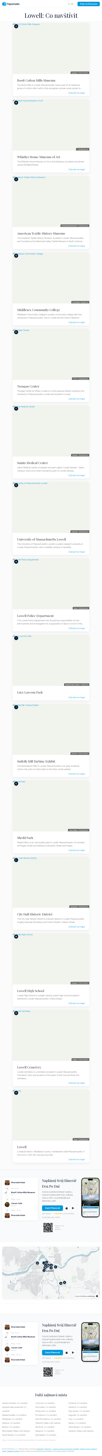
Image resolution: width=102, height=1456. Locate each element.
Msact (75, 1059)
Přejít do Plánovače (88, 4)
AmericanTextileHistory (69, 225)
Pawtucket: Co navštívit (45, 1411)
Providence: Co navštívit (46, 1415)
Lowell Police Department (35, 616)
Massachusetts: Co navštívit (14, 1415)
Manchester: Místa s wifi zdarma (16, 1431)
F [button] (55, 1267)
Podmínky (48, 1449)
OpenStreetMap (81, 1296)
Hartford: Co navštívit (78, 1407)
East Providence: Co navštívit (48, 1419)
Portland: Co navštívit (78, 1403)
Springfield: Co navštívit (45, 1435)
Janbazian (74, 906)
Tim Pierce (76, 302)
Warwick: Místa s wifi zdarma (47, 1423)
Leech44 (74, 531)
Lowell (21, 1147)
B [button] (45, 1268)
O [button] (45, 1265)
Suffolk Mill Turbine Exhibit (36, 761)
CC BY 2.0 (84, 684)
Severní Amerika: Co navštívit (14, 1403)
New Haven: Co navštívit (79, 1411)
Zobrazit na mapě (76, 93)
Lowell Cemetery (29, 1067)
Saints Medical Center (32, 463)
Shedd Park (25, 838)
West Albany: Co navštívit (80, 1427)
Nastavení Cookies (13, 1451)
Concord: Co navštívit (44, 1403)
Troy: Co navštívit (76, 1419)
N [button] (60, 1283)
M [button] (48, 1265)
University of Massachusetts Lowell (41, 539)
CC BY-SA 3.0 (83, 225)
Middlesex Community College (38, 310)
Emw (75, 608)
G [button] (37, 1263)
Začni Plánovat (52, 1208)
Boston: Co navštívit (11, 1427)
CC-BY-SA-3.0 (83, 149)
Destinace (40, 1449)
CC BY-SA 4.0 (83, 379)
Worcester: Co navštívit (45, 1407)
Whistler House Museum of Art (38, 157)
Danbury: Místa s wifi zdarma (81, 1431)
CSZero (74, 73)
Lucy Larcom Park (30, 692)
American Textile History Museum (41, 233)
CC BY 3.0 (84, 302)
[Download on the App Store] (66, 1208)
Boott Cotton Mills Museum (36, 80)
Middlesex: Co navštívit (12, 1419)
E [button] (46, 1262)
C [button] (44, 1270)
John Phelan (73, 830)
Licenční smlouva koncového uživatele (66, 1449)
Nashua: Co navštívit (11, 1423)
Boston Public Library (72, 684)
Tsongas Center (28, 386)
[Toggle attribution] (97, 1296)
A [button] (51, 1265)
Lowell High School (30, 991)
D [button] (51, 1268)
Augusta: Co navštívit (78, 1415)
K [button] (64, 1282)
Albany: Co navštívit (77, 1423)
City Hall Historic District (34, 914)
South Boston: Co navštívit (13, 1435)
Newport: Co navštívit (44, 1431)
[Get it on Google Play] (73, 1208)
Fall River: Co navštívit (44, 1427)
